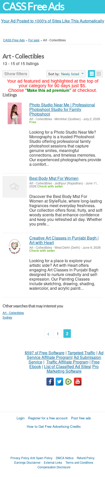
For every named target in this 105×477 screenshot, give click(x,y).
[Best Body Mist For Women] (15, 187)
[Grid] (98, 73)
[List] (91, 73)
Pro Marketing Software (73, 368)
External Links (53, 462)
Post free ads (81, 418)
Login (20, 418)
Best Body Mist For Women (53, 178)
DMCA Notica (64, 458)
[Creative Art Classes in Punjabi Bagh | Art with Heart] (15, 246)
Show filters (15, 74)
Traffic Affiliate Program (67, 362)
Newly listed (70, 74)
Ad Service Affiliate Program (65, 355)
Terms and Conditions (79, 462)
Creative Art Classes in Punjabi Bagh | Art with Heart (64, 240)
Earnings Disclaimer (27, 462)
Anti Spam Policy (41, 458)
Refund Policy (86, 458)
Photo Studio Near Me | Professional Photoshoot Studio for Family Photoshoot (62, 109)
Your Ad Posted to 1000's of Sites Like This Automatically (52, 21)
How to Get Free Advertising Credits (54, 426)
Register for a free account (48, 418)
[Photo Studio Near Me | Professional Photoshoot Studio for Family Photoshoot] (15, 113)
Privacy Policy (19, 458)
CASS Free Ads (33, 6)
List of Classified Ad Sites (67, 366)
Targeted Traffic (81, 353)
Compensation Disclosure (53, 467)
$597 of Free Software (44, 353)
